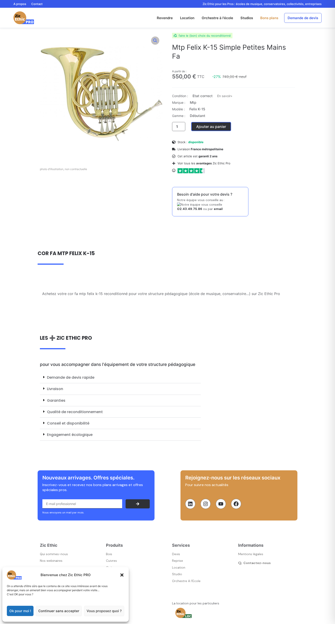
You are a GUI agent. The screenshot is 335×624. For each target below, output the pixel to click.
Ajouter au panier (211, 126)
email (218, 209)
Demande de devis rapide (70, 377)
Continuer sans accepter (58, 611)
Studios (246, 18)
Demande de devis (303, 18)
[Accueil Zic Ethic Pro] (23, 17)
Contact (37, 4)
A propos (19, 4)
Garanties (56, 400)
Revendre (165, 18)
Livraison (55, 388)
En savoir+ (224, 96)
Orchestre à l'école (217, 18)
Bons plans (269, 18)
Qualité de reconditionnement (75, 411)
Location (187, 18)
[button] (122, 575)
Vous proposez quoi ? (104, 611)
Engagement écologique (70, 434)
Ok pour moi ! (20, 611)
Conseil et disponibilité (68, 423)
